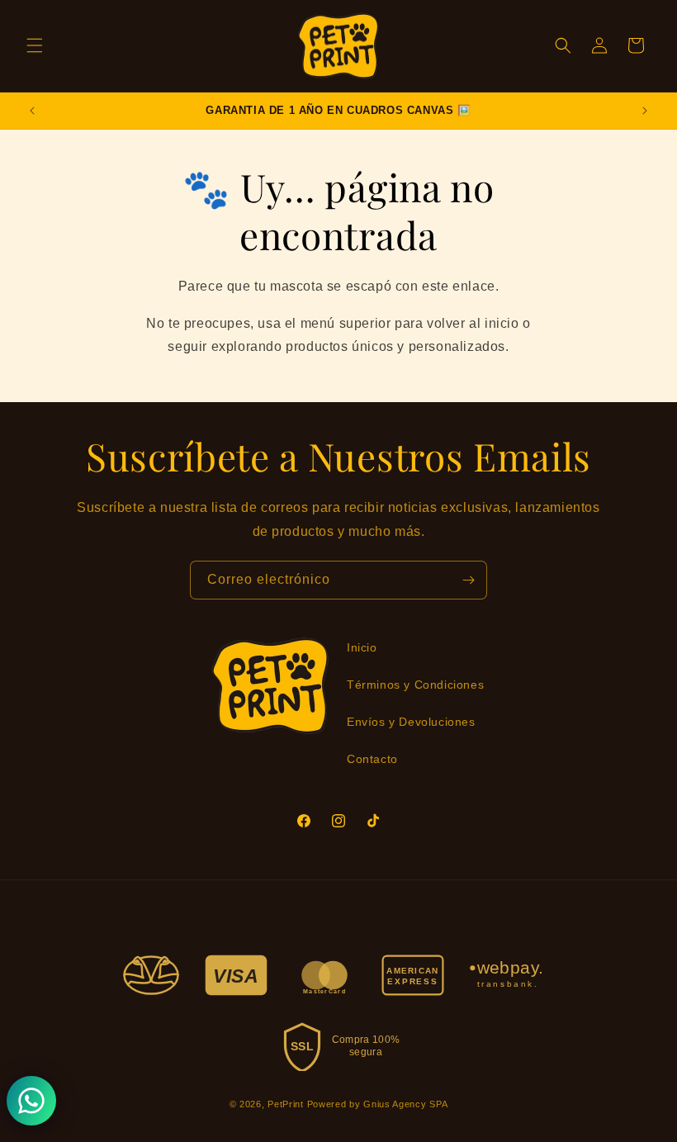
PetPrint (285, 1104)
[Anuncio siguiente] (645, 110)
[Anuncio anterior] (32, 110)
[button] (35, 45)
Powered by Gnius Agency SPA (377, 1104)
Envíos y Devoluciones (411, 721)
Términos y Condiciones (415, 684)
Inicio (362, 647)
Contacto (372, 758)
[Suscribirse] (468, 580)
